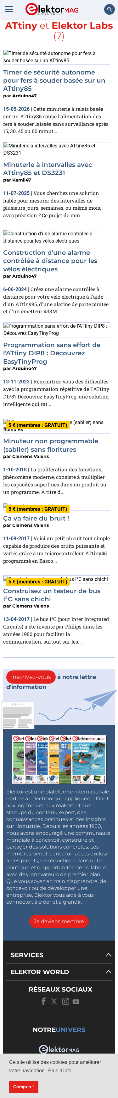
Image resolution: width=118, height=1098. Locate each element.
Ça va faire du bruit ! (36, 518)
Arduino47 (24, 96)
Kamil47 (21, 180)
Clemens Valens (30, 456)
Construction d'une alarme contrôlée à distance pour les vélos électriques (50, 261)
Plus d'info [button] (59, 1070)
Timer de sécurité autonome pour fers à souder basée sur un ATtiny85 (54, 81)
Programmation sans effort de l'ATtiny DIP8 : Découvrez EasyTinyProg (51, 353)
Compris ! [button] (23, 1086)
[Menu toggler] (9, 9)
